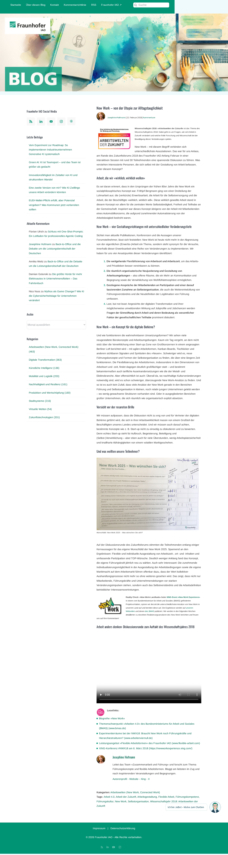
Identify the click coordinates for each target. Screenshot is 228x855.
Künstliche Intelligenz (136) (44, 368)
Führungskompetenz (187, 796)
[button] (215, 807)
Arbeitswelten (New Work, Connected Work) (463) (53, 349)
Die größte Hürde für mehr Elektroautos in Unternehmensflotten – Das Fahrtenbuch (55, 278)
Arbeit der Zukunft (126, 796)
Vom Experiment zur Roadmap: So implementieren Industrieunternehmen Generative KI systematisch (50, 149)
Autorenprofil (120, 779)
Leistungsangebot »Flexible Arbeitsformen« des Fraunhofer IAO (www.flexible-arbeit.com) (149, 743)
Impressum (99, 828)
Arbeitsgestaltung (147, 796)
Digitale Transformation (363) (45, 359)
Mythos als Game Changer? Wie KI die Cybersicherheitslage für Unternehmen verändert (56, 296)
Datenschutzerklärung (122, 828)
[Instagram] (61, 121)
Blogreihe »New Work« (112, 718)
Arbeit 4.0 (109, 796)
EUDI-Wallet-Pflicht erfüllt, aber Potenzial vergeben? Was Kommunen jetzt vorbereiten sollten (54, 205)
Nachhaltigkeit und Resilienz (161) (48, 384)
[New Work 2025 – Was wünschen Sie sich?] (148, 459)
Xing (143, 779)
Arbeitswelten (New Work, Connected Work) (135, 792)
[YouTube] (51, 121)
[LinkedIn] (41, 121)
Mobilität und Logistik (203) (44, 376)
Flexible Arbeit (166, 796)
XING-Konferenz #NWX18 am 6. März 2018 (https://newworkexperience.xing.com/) (145, 748)
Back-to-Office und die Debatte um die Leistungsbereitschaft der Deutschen (55, 248)
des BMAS (149, 611)
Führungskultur (105, 801)
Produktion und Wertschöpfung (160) (50, 392)
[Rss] (31, 121)
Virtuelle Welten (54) (40, 409)
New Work (120, 801)
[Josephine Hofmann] (101, 114)
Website (133, 779)
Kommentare (149, 117)
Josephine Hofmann (116, 117)
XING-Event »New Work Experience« (183, 597)
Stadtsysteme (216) (40, 400)
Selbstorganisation (138, 801)
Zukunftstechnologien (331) (44, 417)
